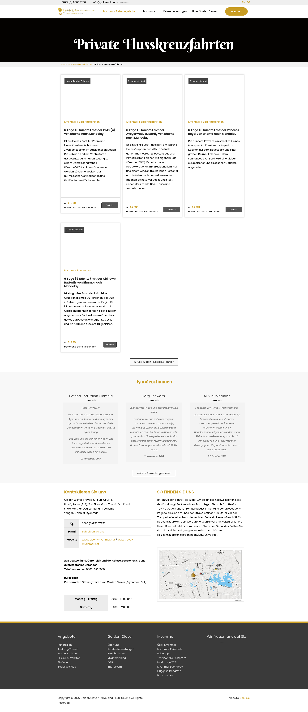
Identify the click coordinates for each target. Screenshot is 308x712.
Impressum (114, 667)
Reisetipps (163, 653)
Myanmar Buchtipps (170, 667)
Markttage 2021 (167, 662)
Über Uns (113, 645)
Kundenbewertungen (120, 649)
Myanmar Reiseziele (169, 649)
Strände (63, 662)
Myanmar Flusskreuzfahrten (77, 64)
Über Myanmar (166, 645)
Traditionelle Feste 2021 (172, 658)
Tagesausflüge (67, 667)
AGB (110, 662)
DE (248, 2)
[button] (236, 11)
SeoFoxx (245, 698)
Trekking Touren (68, 649)
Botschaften (165, 675)
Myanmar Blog (116, 658)
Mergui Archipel (67, 653)
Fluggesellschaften (169, 671)
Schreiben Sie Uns (93, 531)
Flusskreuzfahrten (69, 658)
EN (243, 2)
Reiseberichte (116, 653)
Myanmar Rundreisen (77, 270)
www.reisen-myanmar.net (98, 539)
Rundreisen (65, 645)
